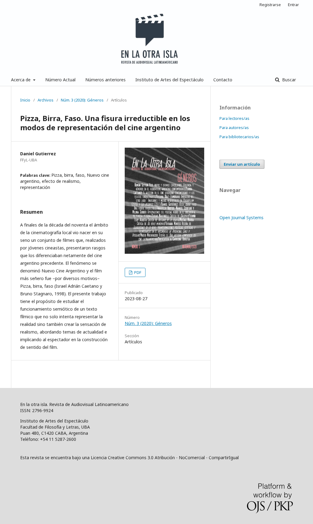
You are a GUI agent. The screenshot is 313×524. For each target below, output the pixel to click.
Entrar (293, 4)
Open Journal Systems (241, 217)
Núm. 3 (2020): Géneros (82, 100)
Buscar (288, 80)
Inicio (25, 100)
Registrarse (270, 4)
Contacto (222, 80)
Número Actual (60, 80)
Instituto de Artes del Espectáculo (169, 80)
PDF (137, 272)
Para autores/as (234, 127)
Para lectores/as (234, 118)
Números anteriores (105, 80)
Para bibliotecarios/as (239, 136)
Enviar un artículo (242, 164)
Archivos (45, 100)
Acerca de (21, 80)
